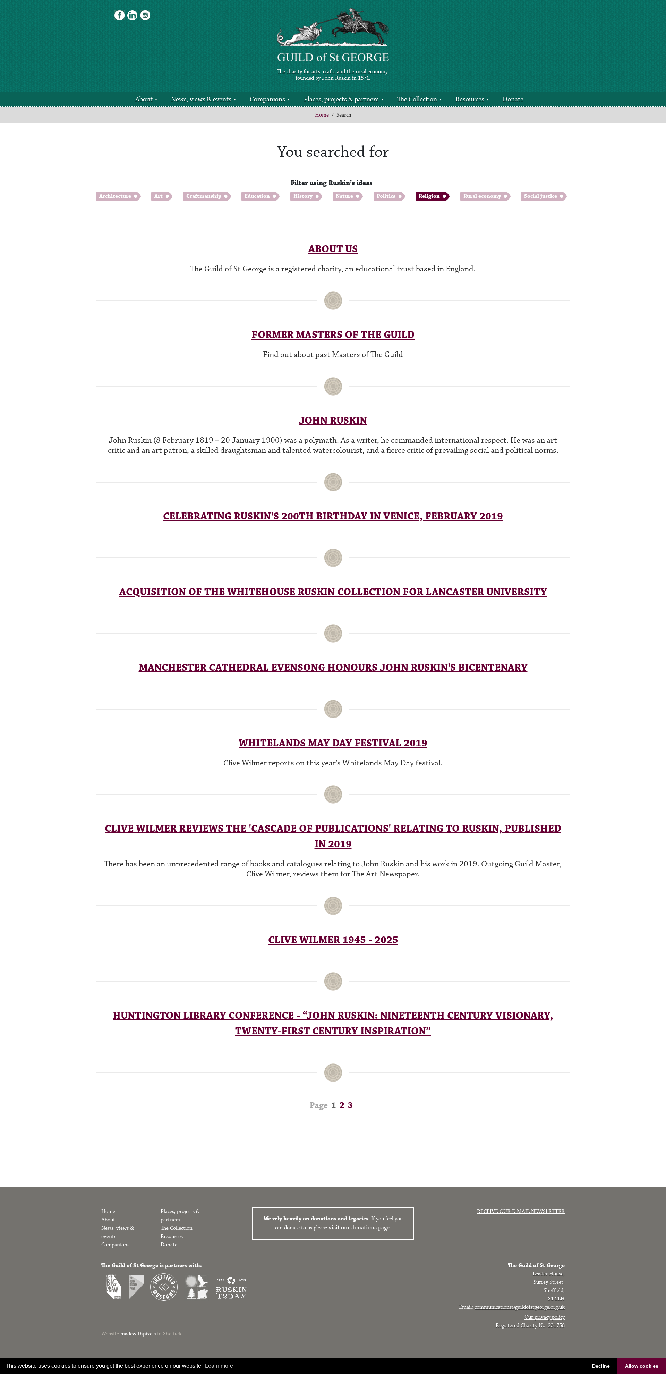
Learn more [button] (219, 1366)
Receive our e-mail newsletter (521, 1211)
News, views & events (201, 99)
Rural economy (482, 196)
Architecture (115, 196)
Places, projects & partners (341, 99)
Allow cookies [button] (641, 1366)
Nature (344, 196)
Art (158, 196)
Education (257, 196)
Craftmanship (203, 196)
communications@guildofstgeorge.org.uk (520, 1307)
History (303, 196)
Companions (267, 99)
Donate (513, 99)
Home (322, 115)
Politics (386, 196)
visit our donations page (359, 1227)
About (144, 99)
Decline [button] (601, 1366)
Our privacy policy (544, 1317)
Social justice (540, 196)
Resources (469, 99)
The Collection (417, 99)
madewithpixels (138, 1334)
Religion (429, 196)
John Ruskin (336, 78)
